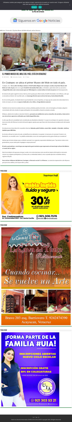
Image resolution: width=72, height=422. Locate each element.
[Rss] (33, 417)
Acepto (34, 7)
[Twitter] (37, 417)
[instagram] (38, 417)
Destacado (9, 30)
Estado (20, 77)
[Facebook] (35, 417)
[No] (70, 5)
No (40, 7)
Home (3, 30)
